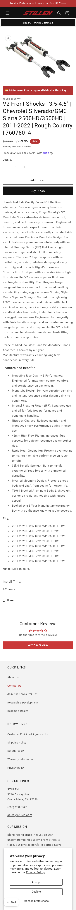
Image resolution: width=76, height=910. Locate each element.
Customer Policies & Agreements (27, 734)
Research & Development (22, 702)
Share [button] (10, 600)
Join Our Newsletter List (22, 694)
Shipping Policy (16, 742)
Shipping (7, 146)
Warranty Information (20, 759)
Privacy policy (16, 767)
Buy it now (38, 191)
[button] (7, 13)
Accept (36, 882)
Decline (36, 891)
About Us (13, 677)
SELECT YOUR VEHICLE (38, 22)
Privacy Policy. (35, 872)
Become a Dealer (17, 710)
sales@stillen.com (19, 815)
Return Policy (15, 750)
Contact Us (14, 685)
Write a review (38, 645)
